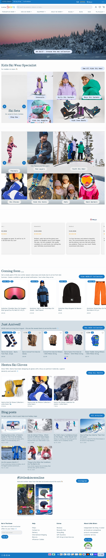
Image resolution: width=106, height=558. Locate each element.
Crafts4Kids (27, 1)
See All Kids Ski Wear (93, 68)
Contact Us (36, 529)
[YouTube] (9, 554)
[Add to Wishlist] (19, 332)
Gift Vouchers (61, 534)
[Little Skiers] (8, 6)
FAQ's (34, 527)
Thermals (14, 170)
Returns (34, 536)
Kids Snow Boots (79, 119)
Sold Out (15, 303)
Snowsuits (40, 96)
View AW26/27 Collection (92, 276)
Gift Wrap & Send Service (65, 536)
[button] (94, 545)
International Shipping (39, 534)
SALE (89, 11)
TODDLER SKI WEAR (8, 11)
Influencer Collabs (38, 538)
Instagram (82, 480)
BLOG (81, 11)
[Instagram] (2, 554)
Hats (66, 201)
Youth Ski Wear (78, 168)
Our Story (88, 539)
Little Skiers (6, 1)
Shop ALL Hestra (95, 372)
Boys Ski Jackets (91, 96)
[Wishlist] (100, 6)
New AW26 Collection (94, 327)
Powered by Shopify (74, 555)
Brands (70, 11)
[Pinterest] (7, 554)
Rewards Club (61, 529)
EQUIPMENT (40, 11)
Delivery (35, 531)
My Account (99, 11)
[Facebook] (4, 554)
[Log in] (95, 6)
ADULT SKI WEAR (56, 11)
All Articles (97, 415)
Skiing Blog (17, 1)
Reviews (59, 527)
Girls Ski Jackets (66, 96)
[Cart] (103, 6)
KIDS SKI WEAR (25, 11)
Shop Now (14, 116)
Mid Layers (40, 168)
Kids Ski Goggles (40, 119)
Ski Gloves (14, 201)
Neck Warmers (91, 201)
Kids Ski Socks (40, 201)
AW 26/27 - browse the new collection (53, 51)
